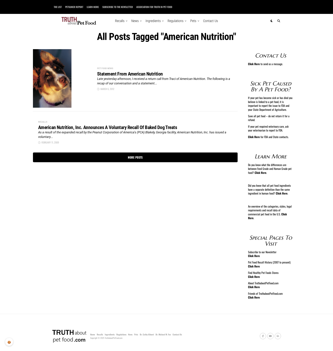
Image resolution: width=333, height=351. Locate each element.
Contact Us (210, 21)
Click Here (254, 64)
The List (58, 7)
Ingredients (153, 21)
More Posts (135, 157)
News (135, 21)
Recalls (120, 21)
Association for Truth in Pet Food (154, 7)
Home (92, 334)
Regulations (175, 21)
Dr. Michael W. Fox (163, 334)
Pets (193, 21)
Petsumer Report (74, 7)
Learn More (93, 7)
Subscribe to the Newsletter (117, 7)
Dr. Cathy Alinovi (147, 334)
